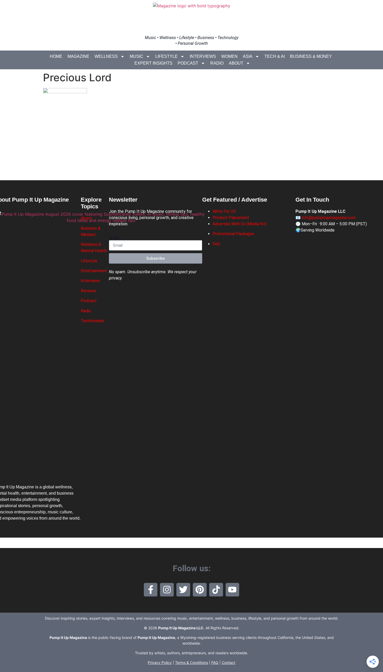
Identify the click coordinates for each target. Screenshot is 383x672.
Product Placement (231, 217)
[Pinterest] (200, 590)
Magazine (78, 56)
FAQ (216, 243)
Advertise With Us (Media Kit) (240, 223)
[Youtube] (232, 590)
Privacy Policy (160, 662)
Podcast (188, 63)
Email (114, 238)
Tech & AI (274, 56)
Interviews (203, 56)
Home (56, 56)
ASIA (247, 56)
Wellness (106, 56)
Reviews (88, 290)
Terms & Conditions (191, 662)
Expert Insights (153, 63)
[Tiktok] (216, 590)
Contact (228, 662)
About (236, 63)
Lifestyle (166, 56)
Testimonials (92, 320)
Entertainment (94, 270)
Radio (217, 63)
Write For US (224, 211)
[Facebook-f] (151, 590)
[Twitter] (183, 590)
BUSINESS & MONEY (311, 56)
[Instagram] (167, 590)
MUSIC (136, 56)
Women (229, 56)
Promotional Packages (233, 233)
